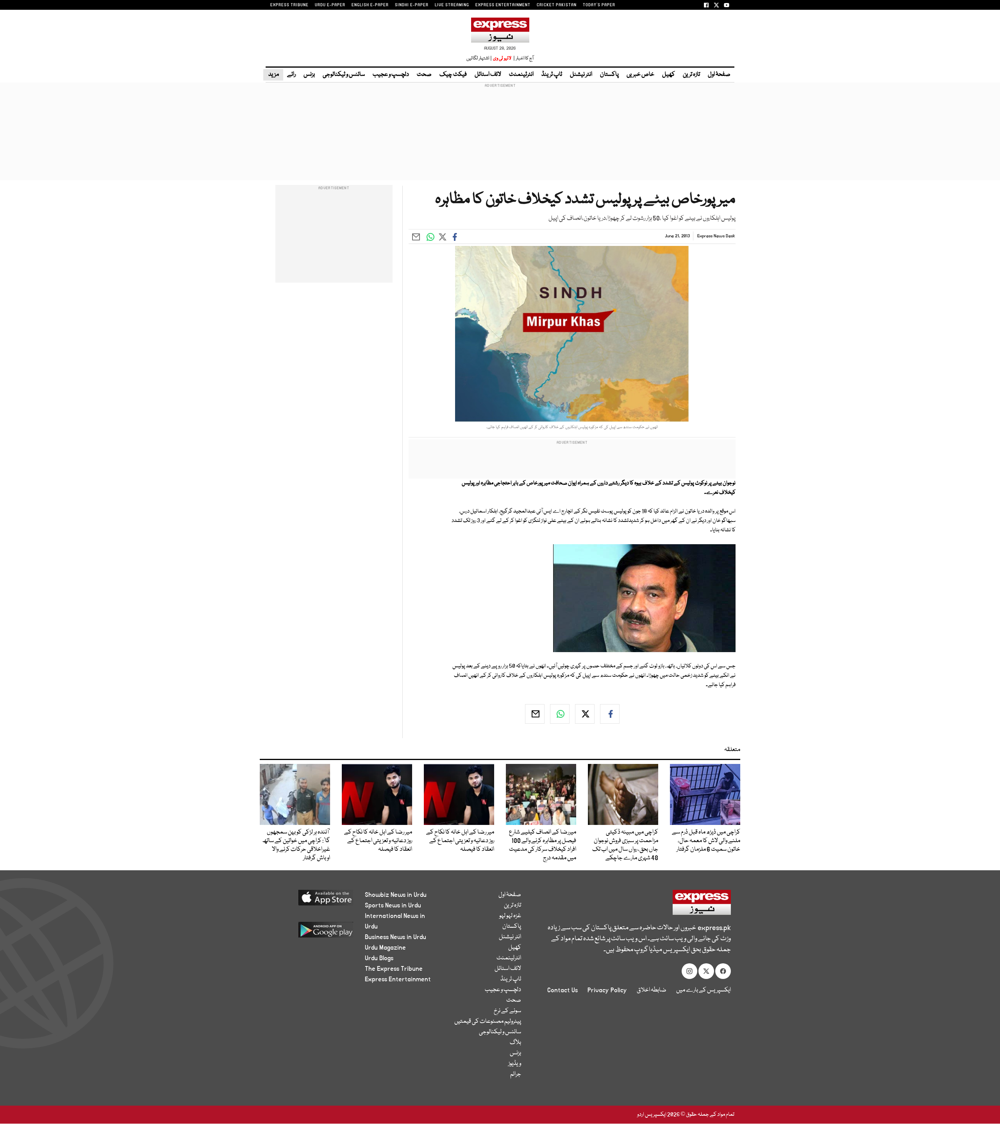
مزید (273, 74)
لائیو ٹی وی (502, 58)
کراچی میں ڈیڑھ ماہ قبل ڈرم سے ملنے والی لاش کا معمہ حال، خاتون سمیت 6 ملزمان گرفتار (706, 841)
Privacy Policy (607, 990)
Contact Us (562, 990)
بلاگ (515, 1042)
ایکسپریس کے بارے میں (703, 990)
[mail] (535, 714)
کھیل (668, 74)
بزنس (309, 74)
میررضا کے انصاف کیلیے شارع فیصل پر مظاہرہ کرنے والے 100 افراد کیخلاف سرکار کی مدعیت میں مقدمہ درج (542, 845)
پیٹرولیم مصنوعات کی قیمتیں (487, 1021)
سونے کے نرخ (507, 1011)
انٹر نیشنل (581, 74)
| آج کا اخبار (523, 58)
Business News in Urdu (395, 937)
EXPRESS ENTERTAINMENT (502, 5)
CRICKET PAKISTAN (557, 5)
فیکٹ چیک (453, 74)
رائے (291, 74)
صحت (424, 74)
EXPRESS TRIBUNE (289, 5)
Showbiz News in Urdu (396, 895)
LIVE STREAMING (452, 5)
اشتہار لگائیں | (479, 58)
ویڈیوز (514, 1063)
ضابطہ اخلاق (651, 990)
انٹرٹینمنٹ (521, 74)
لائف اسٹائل (488, 74)
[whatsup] (560, 714)
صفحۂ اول (719, 74)
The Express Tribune (394, 968)
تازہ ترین (691, 74)
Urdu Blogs (379, 958)
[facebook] (610, 714)
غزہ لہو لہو (510, 916)
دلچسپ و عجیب (391, 74)
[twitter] (585, 714)
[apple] (311, 900)
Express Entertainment (398, 979)
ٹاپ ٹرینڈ (551, 74)
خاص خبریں (640, 74)
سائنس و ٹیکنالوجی (344, 74)
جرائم (515, 1074)
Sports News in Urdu (393, 905)
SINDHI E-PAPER (412, 5)
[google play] (311, 932)
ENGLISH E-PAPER (370, 5)
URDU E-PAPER (330, 5)
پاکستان (609, 74)
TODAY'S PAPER (599, 5)
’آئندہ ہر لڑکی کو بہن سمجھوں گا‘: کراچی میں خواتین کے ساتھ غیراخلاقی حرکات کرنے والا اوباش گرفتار (296, 845)
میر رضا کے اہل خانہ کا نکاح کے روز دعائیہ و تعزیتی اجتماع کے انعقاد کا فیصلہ (460, 841)
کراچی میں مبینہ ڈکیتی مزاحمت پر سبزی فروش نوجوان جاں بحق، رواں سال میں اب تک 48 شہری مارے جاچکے (625, 845)
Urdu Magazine (385, 947)
